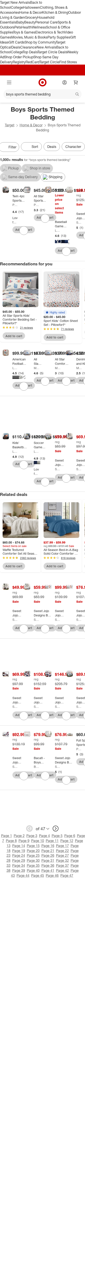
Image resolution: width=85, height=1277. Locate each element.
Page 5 (57, 835)
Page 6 (69, 835)
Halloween (31, 7)
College (17, 7)
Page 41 (47, 870)
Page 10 (37, 841)
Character (73, 146)
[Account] (64, 82)
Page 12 (66, 841)
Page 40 (33, 870)
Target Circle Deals (52, 52)
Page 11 (52, 841)
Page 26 (47, 855)
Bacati (36, 766)
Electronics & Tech (49, 32)
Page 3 (31, 835)
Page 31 (47, 860)
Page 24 (18, 855)
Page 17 (62, 846)
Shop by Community (40, 42)
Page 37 (62, 865)
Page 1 (6, 835)
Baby (20, 22)
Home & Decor (30, 12)
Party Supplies (59, 37)
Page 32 (62, 860)
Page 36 (47, 865)
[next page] (55, 828)
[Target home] (42, 82)
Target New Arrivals (15, 2)
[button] (55, 312)
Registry (19, 62)
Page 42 (62, 870)
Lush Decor (57, 230)
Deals (15, 47)
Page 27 (62, 855)
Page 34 (18, 865)
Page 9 (24, 841)
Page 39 (18, 870)
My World (36, 368)
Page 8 (11, 841)
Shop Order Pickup (18, 57)
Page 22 (62, 851)
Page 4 (44, 835)
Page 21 (47, 851)
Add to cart (13, 336)
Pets (17, 27)
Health (26, 27)
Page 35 (33, 865)
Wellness (39, 27)
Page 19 (18, 851)
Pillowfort (15, 205)
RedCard (32, 62)
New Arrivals (46, 47)
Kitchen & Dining (55, 12)
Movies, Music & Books (29, 37)
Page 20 (33, 851)
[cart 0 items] (76, 82)
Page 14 (18, 846)
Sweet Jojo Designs (79, 222)
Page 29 (18, 860)
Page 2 (19, 835)
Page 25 (33, 855)
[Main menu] (9, 82)
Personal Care (46, 22)
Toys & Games (24, 32)
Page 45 (37, 875)
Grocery (31, 17)
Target (9, 125)
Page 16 (47, 846)
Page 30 (33, 860)
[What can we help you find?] (42, 94)
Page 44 (23, 875)
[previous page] (29, 828)
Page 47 (66, 875)
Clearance (28, 47)
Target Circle (49, 62)
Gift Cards (16, 42)
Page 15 (33, 846)
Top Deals (30, 52)
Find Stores (68, 62)
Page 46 (52, 875)
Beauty (29, 22)
